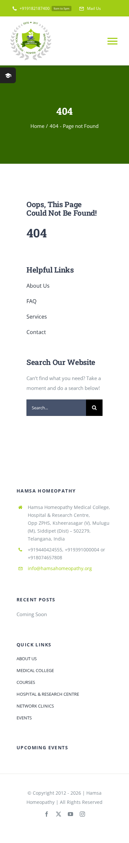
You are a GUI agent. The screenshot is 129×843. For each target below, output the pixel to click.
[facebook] (46, 814)
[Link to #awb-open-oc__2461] (8, 75)
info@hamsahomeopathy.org (60, 568)
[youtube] (70, 814)
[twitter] (58, 814)
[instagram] (82, 814)
